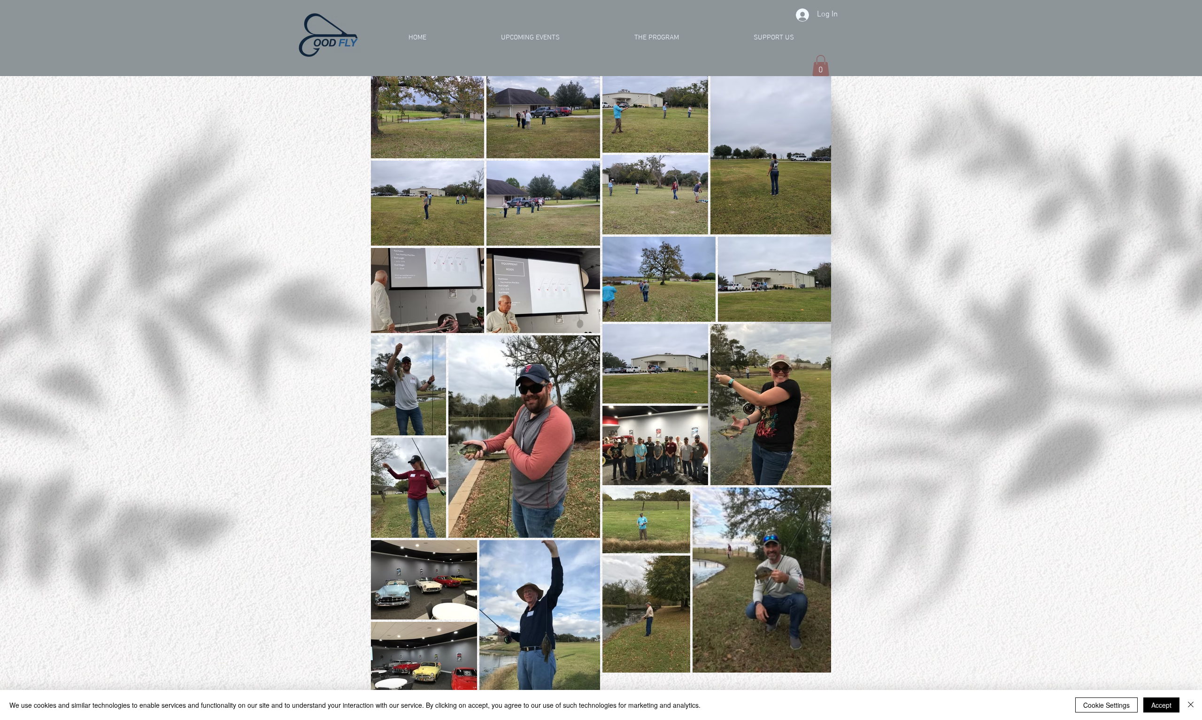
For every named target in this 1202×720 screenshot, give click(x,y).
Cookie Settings (1106, 705)
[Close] (1190, 704)
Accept (1161, 705)
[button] (821, 65)
